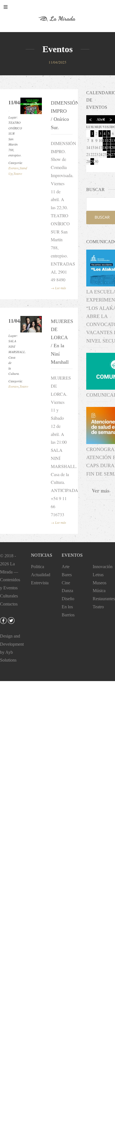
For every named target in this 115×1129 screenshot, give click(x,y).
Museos (99, 582)
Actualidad (40, 574)
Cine (66, 582)
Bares (67, 574)
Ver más (100, 490)
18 (105, 147)
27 (113, 154)
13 (113, 140)
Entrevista (40, 582)
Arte (66, 566)
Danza (67, 590)
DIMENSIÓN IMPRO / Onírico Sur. (60, 115)
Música (99, 590)
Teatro (17, 173)
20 (113, 147)
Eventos (13, 168)
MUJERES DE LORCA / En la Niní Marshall (60, 342)
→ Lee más (58, 288)
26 (109, 154)
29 (92, 161)
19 (109, 147)
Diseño (68, 598)
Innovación (102, 566)
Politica (37, 566)
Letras (98, 574)
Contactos (9, 604)
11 (105, 140)
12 (109, 140)
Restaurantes (104, 598)
